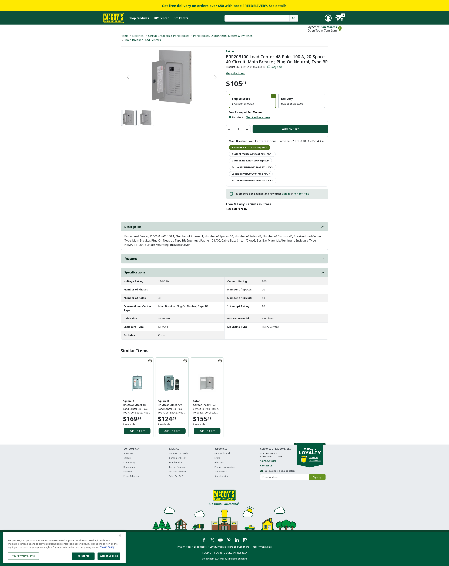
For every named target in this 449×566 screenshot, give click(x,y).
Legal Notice (200, 546)
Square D (128, 401)
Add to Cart (290, 129)
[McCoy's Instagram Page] (245, 539)
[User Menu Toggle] (328, 18)
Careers (127, 457)
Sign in (286, 193)
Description (132, 227)
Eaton (230, 51)
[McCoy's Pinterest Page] (229, 539)
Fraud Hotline (175, 462)
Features (130, 259)
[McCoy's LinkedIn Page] (237, 539)
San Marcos (329, 27)
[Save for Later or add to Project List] (150, 360)
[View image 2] (146, 118)
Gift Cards (220, 462)
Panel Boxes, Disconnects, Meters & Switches (223, 36)
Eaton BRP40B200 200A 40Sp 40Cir (251, 173)
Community (129, 462)
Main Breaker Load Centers (143, 40)
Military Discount (177, 471)
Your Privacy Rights (23, 555)
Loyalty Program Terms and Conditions (229, 546)
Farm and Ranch (222, 453)
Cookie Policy (106, 547)
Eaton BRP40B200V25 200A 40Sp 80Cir (252, 180)
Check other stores (258, 117)
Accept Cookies (109, 555)
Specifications (134, 272)
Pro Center (181, 18)
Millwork (127, 471)
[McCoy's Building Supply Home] (114, 18)
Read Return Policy (236, 208)
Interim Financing (177, 467)
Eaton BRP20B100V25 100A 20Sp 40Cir (252, 167)
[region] (64, 547)
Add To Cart (137, 431)
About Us (128, 453)
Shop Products (139, 18)
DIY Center (161, 18)
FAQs (217, 457)
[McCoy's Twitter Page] (212, 539)
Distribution (129, 467)
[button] (252, 101)
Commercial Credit (178, 453)
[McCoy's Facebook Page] (204, 539)
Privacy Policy (184, 546)
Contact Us (266, 465)
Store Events (221, 471)
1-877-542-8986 (268, 461)
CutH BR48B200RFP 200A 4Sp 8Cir (250, 160)
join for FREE (301, 193)
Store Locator (221, 476)
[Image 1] (168, 103)
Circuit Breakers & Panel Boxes (168, 36)
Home (124, 36)
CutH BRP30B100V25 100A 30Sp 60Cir (252, 154)
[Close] (120, 535)
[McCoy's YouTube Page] (220, 539)
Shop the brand (235, 73)
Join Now (313, 457)
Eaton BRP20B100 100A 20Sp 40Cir (249, 147)
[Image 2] (175, 103)
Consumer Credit (177, 457)
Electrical (138, 36)
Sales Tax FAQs (177, 476)
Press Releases (131, 476)
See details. (278, 6)
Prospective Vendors (225, 467)
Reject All (83, 555)
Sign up (317, 477)
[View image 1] (129, 118)
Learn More (315, 460)
